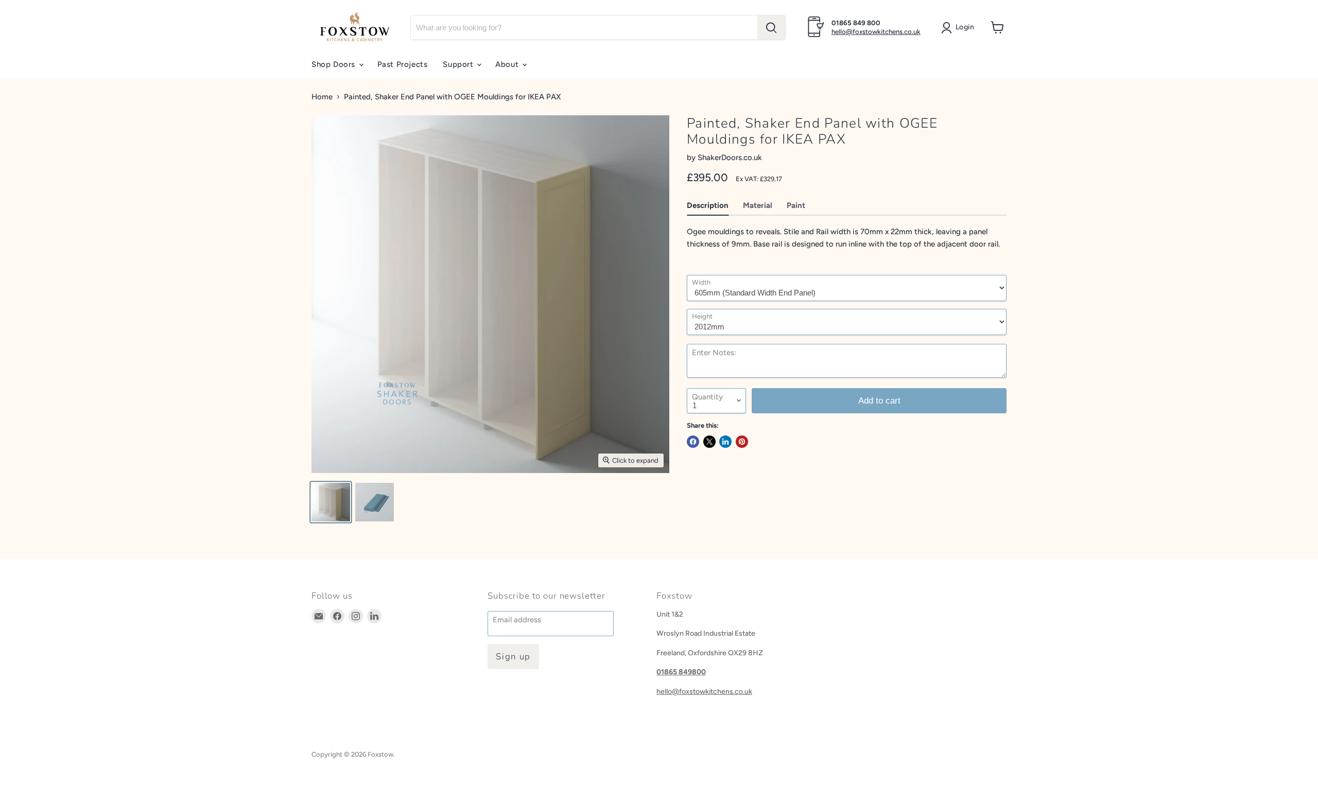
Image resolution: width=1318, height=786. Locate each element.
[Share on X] (709, 441)
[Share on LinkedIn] (725, 441)
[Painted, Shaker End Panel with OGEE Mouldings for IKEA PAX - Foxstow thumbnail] (330, 502)
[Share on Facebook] (693, 441)
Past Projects (402, 64)
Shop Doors (334, 64)
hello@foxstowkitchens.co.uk (876, 32)
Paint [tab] (796, 205)
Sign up (513, 656)
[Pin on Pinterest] (742, 441)
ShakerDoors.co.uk (730, 157)
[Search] (771, 27)
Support (459, 64)
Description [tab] (708, 205)
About (508, 64)
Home (322, 97)
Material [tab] (757, 205)
